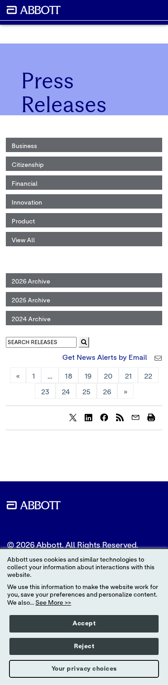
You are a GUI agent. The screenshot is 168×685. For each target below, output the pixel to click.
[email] (135, 417)
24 (66, 392)
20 (108, 376)
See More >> (53, 603)
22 (148, 376)
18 (68, 376)
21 (128, 376)
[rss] (119, 417)
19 (88, 376)
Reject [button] (84, 646)
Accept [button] (84, 623)
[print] (151, 417)
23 (45, 392)
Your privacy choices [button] (84, 669)
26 (107, 392)
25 (86, 392)
